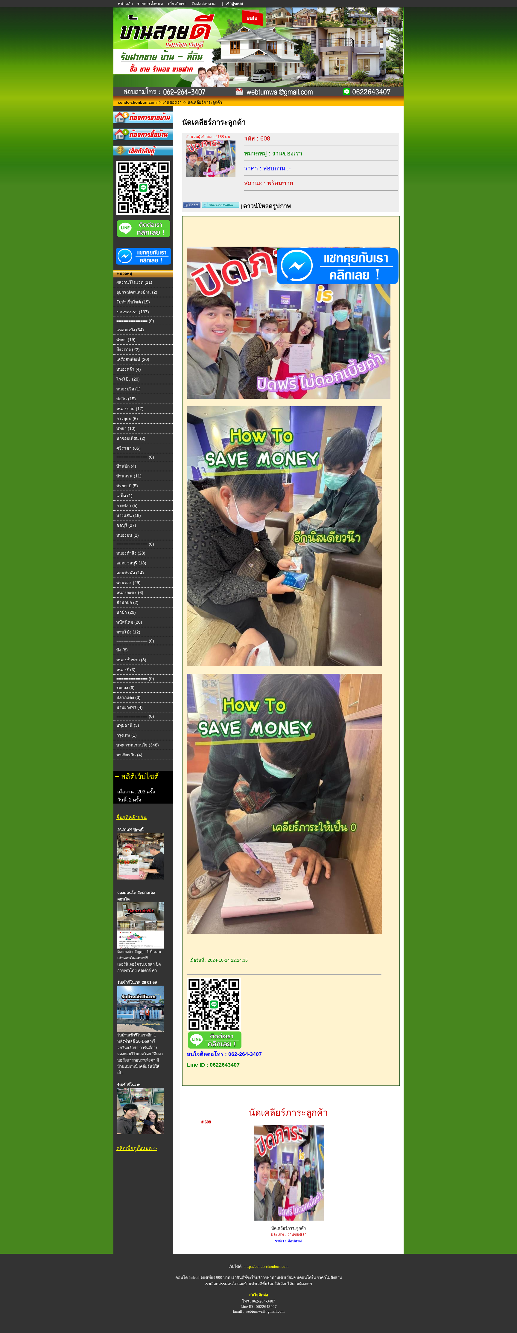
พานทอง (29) (128, 582)
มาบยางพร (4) (129, 707)
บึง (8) (122, 650)
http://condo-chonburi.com (266, 1266)
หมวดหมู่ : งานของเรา (273, 153)
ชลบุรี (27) (126, 525)
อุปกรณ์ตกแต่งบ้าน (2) (136, 292)
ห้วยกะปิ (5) (127, 485)
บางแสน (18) (128, 515)
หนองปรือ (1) (128, 389)
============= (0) (135, 320)
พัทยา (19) (126, 339)
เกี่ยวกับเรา (177, 3)
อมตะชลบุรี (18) (131, 563)
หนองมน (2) (127, 535)
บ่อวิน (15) (126, 398)
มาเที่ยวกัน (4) (129, 754)
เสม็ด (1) (124, 495)
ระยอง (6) (125, 687)
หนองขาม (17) (130, 408)
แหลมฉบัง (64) (130, 329)
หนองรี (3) (126, 669)
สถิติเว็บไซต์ (140, 776)
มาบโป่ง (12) (128, 632)
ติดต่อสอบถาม (204, 3)
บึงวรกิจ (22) (128, 349)
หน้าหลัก (126, 3)
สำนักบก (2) (127, 602)
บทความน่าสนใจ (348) (137, 745)
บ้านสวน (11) (129, 476)
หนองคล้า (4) (128, 369)
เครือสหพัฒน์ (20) (132, 359)
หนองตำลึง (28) (130, 553)
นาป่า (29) (126, 612)
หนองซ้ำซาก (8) (131, 659)
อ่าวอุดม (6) (127, 418)
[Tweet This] (221, 206)
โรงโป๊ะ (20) (128, 379)
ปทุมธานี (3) (127, 725)
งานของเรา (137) (132, 311)
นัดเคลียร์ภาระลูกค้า (288, 1112)
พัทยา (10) (126, 428)
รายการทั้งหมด (150, 3)
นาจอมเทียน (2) (130, 438)
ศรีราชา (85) (128, 448)
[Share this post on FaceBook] (191, 206)
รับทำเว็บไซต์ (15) (133, 302)
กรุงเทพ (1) (126, 735)
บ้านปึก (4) (126, 466)
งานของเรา (172, 102)
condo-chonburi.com (137, 102)
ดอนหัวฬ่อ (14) (130, 572)
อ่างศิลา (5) (127, 505)
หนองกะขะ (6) (129, 592)
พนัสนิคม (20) (129, 622)
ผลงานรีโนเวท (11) (134, 282)
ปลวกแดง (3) (128, 697)
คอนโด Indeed (187, 1277)
